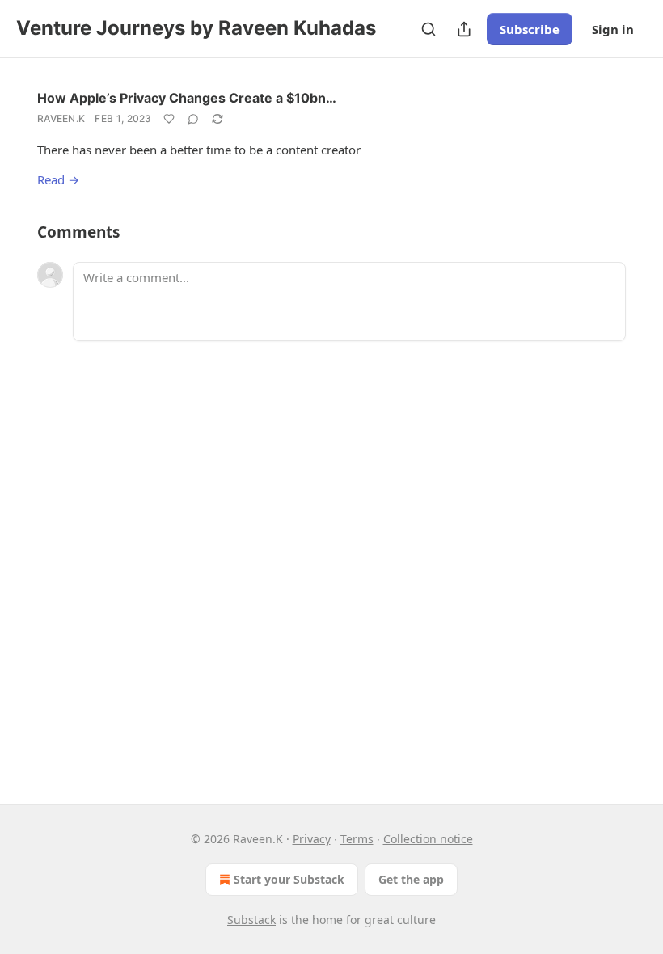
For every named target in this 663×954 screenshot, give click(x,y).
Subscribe (530, 29)
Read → (58, 179)
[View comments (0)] (193, 119)
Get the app (411, 879)
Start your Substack (289, 879)
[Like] (168, 119)
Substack (251, 919)
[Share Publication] (464, 29)
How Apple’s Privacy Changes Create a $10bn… (186, 98)
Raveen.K (61, 118)
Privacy (312, 838)
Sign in (613, 29)
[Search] (428, 29)
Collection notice (428, 838)
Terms (357, 838)
